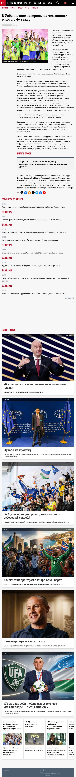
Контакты (6, 770)
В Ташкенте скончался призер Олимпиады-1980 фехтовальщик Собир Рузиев (32, 253)
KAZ (25, 3)
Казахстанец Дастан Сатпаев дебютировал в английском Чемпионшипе (30, 240)
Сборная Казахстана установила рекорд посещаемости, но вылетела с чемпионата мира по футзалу (44, 164)
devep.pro (47, 775)
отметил (23, 122)
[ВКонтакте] (25, 192)
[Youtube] (44, 192)
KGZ (30, 3)
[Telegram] (36, 192)
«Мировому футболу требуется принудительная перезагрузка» (56, 725)
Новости (5, 8)
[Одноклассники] (29, 192)
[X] (21, 192)
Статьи (13, 8)
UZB (44, 3)
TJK (35, 3)
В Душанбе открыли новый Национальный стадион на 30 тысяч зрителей (31, 265)
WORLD (50, 3)
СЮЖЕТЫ (35, 8)
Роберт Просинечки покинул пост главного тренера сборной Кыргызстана (31, 220)
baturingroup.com (52, 773)
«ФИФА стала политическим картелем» (31, 724)
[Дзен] (33, 192)
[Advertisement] (38, 315)
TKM (39, 3)
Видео (20, 8)
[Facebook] (40, 192)
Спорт (15, 25)
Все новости (69, 298)
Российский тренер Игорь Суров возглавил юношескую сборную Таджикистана (33, 207)
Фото (27, 8)
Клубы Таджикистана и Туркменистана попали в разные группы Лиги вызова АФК (34, 293)
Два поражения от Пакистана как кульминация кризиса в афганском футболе (12, 726)
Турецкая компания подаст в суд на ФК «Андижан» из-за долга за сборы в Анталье (34, 232)
